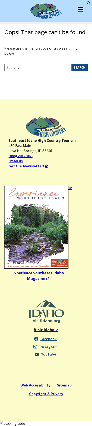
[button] (89, 4)
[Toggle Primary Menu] (81, 9)
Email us (16, 161)
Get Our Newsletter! (26, 166)
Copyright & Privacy (46, 393)
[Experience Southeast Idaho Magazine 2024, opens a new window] (38, 227)
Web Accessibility (35, 385)
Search (80, 67)
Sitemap (64, 385)
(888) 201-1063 (21, 156)
